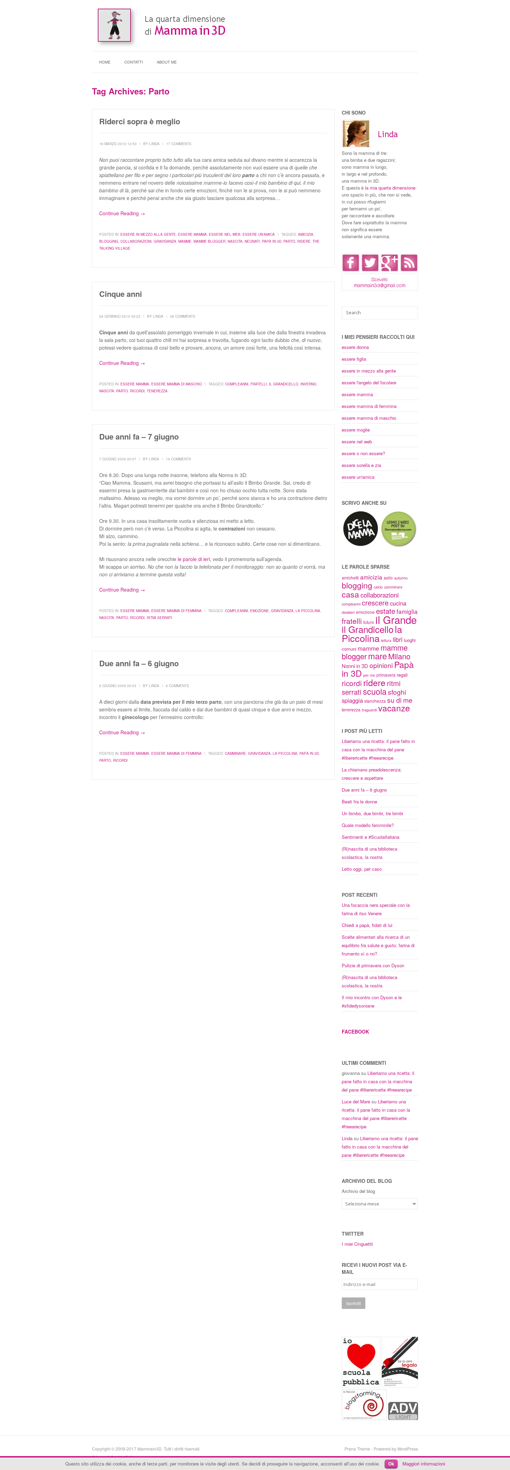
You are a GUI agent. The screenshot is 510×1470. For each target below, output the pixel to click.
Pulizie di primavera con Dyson (373, 965)
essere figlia (354, 359)
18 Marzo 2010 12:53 (118, 143)
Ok (391, 1463)
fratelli (258, 384)
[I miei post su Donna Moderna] (398, 545)
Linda (347, 1138)
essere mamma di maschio (176, 384)
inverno (308, 384)
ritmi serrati (159, 617)
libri (397, 639)
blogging (108, 241)
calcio (378, 587)
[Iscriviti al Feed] (409, 270)
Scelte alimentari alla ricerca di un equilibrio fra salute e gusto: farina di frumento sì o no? (378, 945)
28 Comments (182, 316)
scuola (374, 691)
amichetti (350, 578)
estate (385, 611)
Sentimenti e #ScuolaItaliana (370, 837)
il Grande (396, 619)
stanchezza (375, 701)
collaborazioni (136, 241)
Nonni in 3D (355, 665)
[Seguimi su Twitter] (370, 270)
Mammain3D (149, 1449)
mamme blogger (210, 241)
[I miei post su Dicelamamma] (361, 545)
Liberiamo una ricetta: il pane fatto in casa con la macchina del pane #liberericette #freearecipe (378, 749)
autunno (401, 578)
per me (369, 675)
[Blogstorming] (364, 1418)
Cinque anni (120, 293)
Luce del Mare (356, 1101)
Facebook (355, 1031)
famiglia (407, 611)
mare (377, 656)
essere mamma (192, 234)
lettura (386, 640)
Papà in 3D (271, 241)
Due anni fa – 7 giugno (139, 436)
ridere (304, 241)
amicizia (305, 234)
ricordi (137, 391)
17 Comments (179, 143)
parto (289, 241)
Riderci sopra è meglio (139, 121)
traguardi (369, 709)
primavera (386, 675)
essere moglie (356, 429)
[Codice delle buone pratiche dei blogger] (403, 1418)
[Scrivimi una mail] (380, 289)
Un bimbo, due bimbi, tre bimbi (372, 813)
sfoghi (397, 691)
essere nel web (224, 234)
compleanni (236, 384)
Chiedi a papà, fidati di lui (367, 925)
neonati (252, 241)
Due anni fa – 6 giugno (139, 663)
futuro (368, 622)
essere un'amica (259, 234)
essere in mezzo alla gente (148, 234)
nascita (235, 241)
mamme (185, 241)
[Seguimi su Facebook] (351, 270)
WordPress (407, 1449)
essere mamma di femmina (176, 610)
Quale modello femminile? (368, 825)
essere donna (355, 347)
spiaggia (352, 700)
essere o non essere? (363, 453)
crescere (375, 603)
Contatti (133, 62)
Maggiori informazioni (423, 1463)
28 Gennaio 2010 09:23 (120, 316)
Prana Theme (357, 1449)
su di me (400, 699)
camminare (235, 753)
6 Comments (177, 685)
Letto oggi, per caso (362, 869)
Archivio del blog (358, 1191)
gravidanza (165, 241)
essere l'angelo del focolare (369, 382)
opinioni (381, 665)
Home (104, 62)
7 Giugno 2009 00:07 (117, 459)
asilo (388, 578)
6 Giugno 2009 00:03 (117, 685)
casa (350, 594)
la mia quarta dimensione (390, 187)
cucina (398, 603)
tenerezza (157, 391)
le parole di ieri (194, 559)
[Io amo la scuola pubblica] (361, 1386)
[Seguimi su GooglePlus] (390, 270)
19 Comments (178, 459)
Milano (399, 656)
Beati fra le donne (359, 801)
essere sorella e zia (361, 465)
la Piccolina (308, 610)
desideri (348, 612)
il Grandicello (283, 384)
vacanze (394, 708)
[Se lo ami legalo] (400, 1386)
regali (402, 674)
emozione (259, 610)
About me (167, 62)
